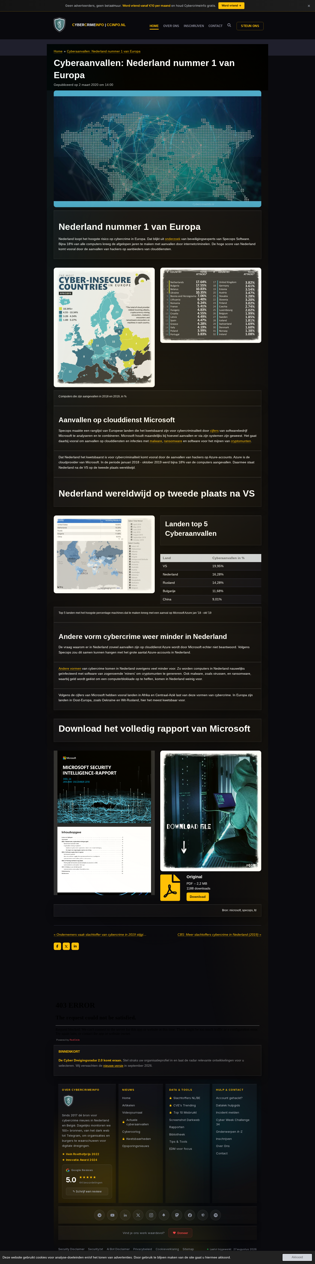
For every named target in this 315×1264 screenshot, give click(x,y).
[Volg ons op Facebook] (189, 1215)
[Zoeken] (229, 25)
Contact (222, 1153)
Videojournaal (132, 1112)
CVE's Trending (184, 1105)
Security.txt (95, 1249)
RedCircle (75, 1040)
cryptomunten (241, 441)
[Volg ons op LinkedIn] (125, 1215)
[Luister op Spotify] (215, 1215)
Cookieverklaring (167, 1249)
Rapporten (176, 1127)
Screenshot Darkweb (184, 1119)
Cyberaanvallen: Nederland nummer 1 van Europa (103, 51)
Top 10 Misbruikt (185, 1112)
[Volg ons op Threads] (202, 1215)
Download (198, 897)
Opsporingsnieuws (135, 1146)
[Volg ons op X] (138, 1215)
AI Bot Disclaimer (118, 1249)
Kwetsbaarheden (138, 1139)
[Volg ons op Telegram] (99, 1215)
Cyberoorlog (131, 1131)
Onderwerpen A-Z (229, 1131)
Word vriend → (231, 5)
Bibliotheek (177, 1134)
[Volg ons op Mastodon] (177, 1215)
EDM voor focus (180, 1148)
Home (58, 51)
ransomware (173, 441)
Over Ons (223, 1146)
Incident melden (227, 1112)
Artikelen (128, 1105)
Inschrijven (224, 1139)
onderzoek (172, 239)
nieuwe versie (113, 1065)
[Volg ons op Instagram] (151, 1215)
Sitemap (188, 1249)
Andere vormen (70, 668)
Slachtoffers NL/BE (186, 1098)
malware (156, 441)
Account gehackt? (229, 1098)
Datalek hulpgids (228, 1105)
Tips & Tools (178, 1141)
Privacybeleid (142, 1249)
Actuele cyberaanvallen (137, 1122)
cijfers (214, 430)
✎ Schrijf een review (87, 1191)
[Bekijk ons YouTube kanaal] (112, 1215)
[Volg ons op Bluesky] (164, 1215)
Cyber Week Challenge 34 (233, 1122)
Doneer (182, 1233)
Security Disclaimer (71, 1249)
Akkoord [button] (297, 1257)
